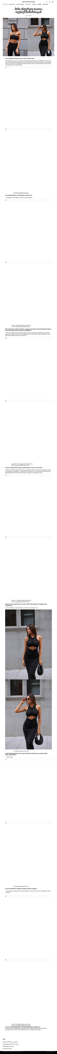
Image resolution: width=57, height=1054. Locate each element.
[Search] (46, 1)
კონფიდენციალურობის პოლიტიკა (11, 1044)
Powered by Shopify (19, 1051)
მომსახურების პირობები (8, 1046)
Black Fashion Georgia (10, 1051)
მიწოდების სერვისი (7, 1048)
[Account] (49, 1)
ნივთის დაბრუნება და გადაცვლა (10, 1042)
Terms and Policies (50, 1051)
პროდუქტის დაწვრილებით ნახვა (21, 193)
